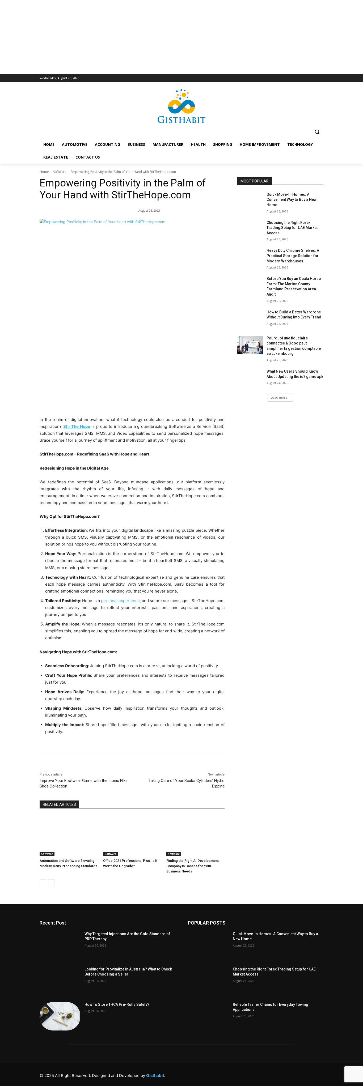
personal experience (120, 600)
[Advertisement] (181, 37)
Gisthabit (155, 1075)
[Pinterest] (283, 1074)
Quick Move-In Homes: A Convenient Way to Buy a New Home (291, 199)
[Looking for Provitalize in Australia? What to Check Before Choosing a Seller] (60, 981)
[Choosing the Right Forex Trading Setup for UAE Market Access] (250, 229)
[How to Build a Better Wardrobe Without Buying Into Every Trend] (250, 319)
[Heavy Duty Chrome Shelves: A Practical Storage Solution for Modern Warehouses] (250, 257)
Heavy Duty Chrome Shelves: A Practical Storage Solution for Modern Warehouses (293, 255)
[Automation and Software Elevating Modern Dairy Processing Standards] (69, 835)
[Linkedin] (271, 1074)
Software (59, 171)
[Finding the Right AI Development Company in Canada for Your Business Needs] (195, 835)
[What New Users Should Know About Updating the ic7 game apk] (250, 378)
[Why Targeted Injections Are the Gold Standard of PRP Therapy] (60, 945)
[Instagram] (259, 1074)
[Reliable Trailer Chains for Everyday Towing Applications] (208, 1016)
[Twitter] (294, 1074)
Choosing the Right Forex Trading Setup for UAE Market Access (292, 227)
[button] (317, 131)
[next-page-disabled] (51, 882)
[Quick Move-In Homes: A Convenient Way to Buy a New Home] (250, 201)
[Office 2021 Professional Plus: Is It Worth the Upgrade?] (132, 835)
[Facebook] (247, 1074)
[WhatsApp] (306, 1074)
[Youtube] (318, 1074)
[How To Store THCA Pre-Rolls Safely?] (60, 1016)
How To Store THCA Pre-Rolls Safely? (117, 1004)
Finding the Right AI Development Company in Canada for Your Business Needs (192, 866)
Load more (279, 397)
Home (44, 171)
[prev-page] (43, 882)
